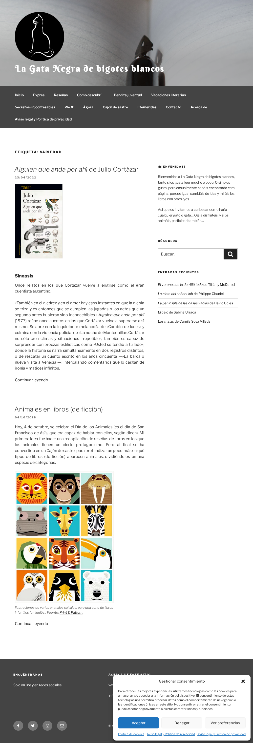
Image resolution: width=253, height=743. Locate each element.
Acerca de (198, 107)
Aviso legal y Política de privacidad (171, 734)
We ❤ (69, 107)
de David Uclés (195, 303)
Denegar (182, 723)
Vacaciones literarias (168, 95)
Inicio (19, 95)
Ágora (88, 107)
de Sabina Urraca (177, 312)
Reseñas (61, 95)
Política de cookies (131, 734)
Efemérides (146, 107)
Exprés (38, 95)
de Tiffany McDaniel (196, 284)
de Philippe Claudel (191, 294)
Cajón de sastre (115, 107)
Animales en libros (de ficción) (58, 409)
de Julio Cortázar (76, 169)
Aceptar (139, 723)
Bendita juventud (128, 95)
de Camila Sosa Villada (184, 321)
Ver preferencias (225, 723)
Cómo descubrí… (91, 95)
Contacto (173, 107)
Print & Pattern (71, 612)
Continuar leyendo (31, 380)
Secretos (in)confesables (35, 107)
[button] (243, 681)
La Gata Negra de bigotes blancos (90, 68)
